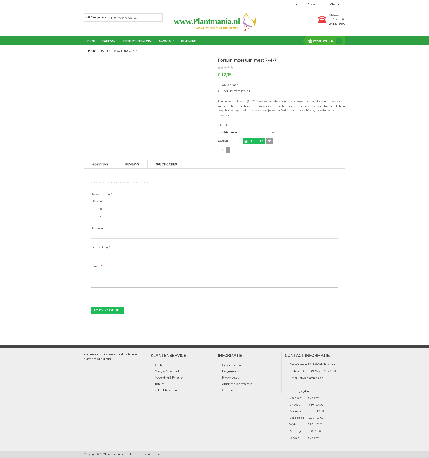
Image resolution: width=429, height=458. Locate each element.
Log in (294, 4)
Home (92, 51)
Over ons (227, 390)
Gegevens (100, 164)
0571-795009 (336, 19)
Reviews (132, 164)
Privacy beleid (230, 377)
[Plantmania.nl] (214, 22)
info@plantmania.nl (311, 378)
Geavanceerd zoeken (235, 365)
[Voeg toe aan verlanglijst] (269, 141)
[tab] (166, 164)
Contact (160, 365)
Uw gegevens (230, 371)
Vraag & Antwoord (167, 371)
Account (313, 4)
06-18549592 (336, 23)
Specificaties (166, 164)
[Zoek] (156, 17)
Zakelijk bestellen (166, 390)
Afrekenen (336, 4)
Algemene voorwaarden (237, 384)
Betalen (159, 384)
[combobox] (135, 17)
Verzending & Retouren (169, 377)
